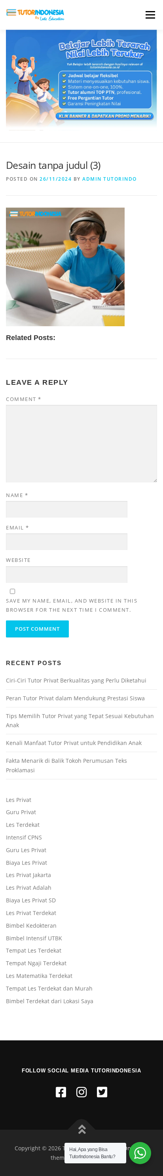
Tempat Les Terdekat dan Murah (49, 988)
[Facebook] (61, 1092)
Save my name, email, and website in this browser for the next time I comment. (71, 605)
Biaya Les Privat (26, 862)
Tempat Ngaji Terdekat (36, 963)
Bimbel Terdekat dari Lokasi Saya (49, 1001)
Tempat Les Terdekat (33, 950)
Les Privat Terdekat (31, 913)
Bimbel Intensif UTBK (34, 938)
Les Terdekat (23, 824)
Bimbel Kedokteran (31, 925)
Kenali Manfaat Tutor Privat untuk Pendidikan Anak (74, 743)
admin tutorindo (109, 179)
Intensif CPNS (24, 837)
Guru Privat (21, 812)
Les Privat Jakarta (28, 875)
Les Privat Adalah (28, 887)
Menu (149, 14)
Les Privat (18, 800)
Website (18, 559)
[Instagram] (81, 1092)
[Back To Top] (82, 1129)
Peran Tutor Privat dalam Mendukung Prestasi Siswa (75, 698)
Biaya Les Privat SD (31, 900)
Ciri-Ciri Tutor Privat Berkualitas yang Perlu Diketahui (76, 680)
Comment (24, 399)
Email (17, 527)
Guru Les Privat (26, 850)
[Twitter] (102, 1092)
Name (17, 495)
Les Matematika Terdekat (39, 975)
